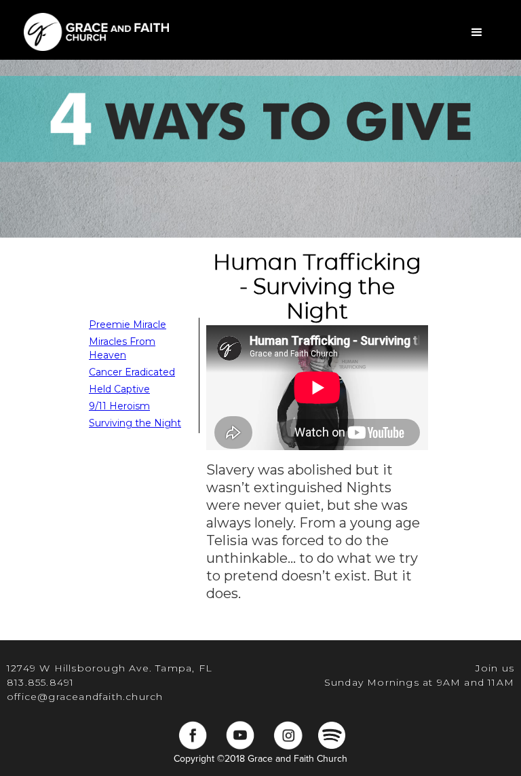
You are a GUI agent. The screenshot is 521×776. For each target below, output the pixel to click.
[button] (477, 32)
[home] (96, 30)
